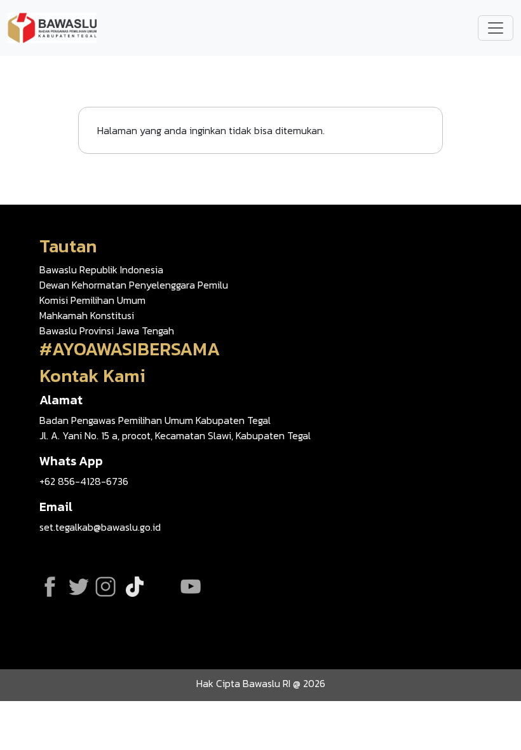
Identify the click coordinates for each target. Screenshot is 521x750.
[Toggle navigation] (495, 28)
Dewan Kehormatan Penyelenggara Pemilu (133, 284)
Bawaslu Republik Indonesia (101, 269)
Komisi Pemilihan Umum (92, 300)
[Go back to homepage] (52, 26)
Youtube (190, 586)
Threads (161, 586)
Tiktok (135, 586)
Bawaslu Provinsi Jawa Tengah (106, 330)
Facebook (49, 586)
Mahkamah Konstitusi (86, 315)
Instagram (105, 586)
